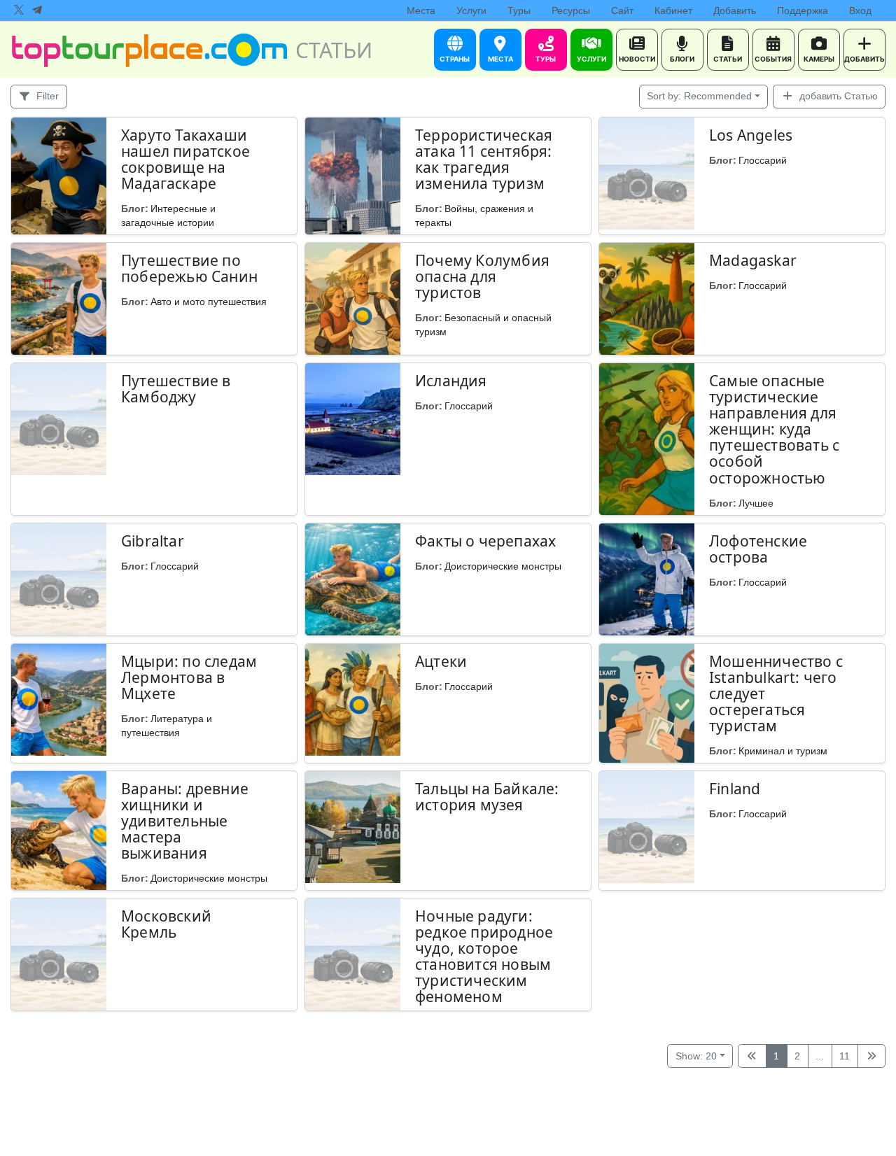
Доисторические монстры (502, 566)
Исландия (451, 380)
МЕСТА (500, 59)
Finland (734, 788)
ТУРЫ (546, 59)
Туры (519, 10)
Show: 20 (696, 1056)
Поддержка (802, 10)
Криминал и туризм (782, 750)
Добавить (734, 10)
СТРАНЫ (455, 59)
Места (421, 10)
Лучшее (756, 503)
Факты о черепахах (485, 541)
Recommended (699, 95)
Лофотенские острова (758, 549)
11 (844, 1056)
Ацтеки (441, 661)
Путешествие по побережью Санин (189, 268)
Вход (860, 10)
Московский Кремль (166, 924)
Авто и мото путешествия (208, 301)
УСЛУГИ (591, 59)
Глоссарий (762, 160)
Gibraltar (152, 541)
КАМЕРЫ (819, 59)
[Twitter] (19, 10)
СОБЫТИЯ (773, 59)
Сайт (622, 10)
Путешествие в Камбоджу (176, 389)
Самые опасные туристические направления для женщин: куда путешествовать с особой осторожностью (774, 429)
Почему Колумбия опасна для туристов (482, 276)
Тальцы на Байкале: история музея (487, 797)
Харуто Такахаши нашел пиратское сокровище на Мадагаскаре (185, 159)
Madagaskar (753, 260)
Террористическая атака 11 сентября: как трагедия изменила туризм (483, 159)
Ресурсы (571, 10)
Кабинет (673, 10)
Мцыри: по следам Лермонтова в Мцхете (189, 677)
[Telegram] (37, 10)
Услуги (471, 10)
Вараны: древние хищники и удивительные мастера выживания (184, 821)
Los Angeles (750, 135)
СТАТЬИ (727, 59)
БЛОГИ (682, 59)
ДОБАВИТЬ (864, 59)
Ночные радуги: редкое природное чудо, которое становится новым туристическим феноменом (484, 956)
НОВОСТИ (637, 59)
